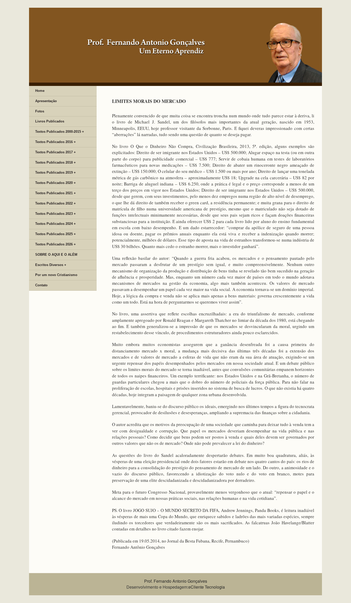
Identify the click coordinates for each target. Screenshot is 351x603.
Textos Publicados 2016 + (55, 142)
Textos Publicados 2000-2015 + (59, 132)
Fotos (39, 111)
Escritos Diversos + (50, 265)
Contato (41, 285)
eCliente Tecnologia (206, 587)
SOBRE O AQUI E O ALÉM (56, 254)
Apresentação (46, 101)
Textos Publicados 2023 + (55, 214)
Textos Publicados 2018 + (55, 162)
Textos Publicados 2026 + (55, 244)
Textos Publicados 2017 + (55, 152)
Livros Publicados (49, 121)
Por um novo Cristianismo (56, 275)
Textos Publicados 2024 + (55, 224)
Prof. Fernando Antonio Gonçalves (175, 581)
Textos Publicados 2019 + (55, 172)
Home (39, 91)
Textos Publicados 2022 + (55, 203)
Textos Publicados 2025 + (55, 234)
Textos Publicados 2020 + (55, 183)
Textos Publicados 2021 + (55, 193)
